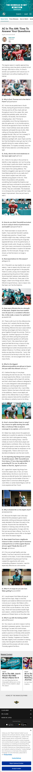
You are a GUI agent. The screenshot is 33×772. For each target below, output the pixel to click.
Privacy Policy (8, 754)
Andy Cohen (12, 37)
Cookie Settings (16, 758)
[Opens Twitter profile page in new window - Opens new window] (10, 41)
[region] (16, 750)
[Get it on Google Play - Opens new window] (22, 725)
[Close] (31, 730)
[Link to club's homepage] (3, 13)
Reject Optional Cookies (16, 763)
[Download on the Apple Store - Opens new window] (10, 724)
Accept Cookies (16, 768)
